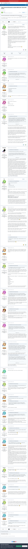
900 (4, 185)
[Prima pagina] (1, 21)
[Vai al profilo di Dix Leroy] (4, 59)
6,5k (4, 418)
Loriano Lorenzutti (4, 70)
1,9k (4, 76)
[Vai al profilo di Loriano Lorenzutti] (4, 73)
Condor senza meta (4, 307)
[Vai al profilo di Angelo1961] (4, 102)
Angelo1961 (4, 99)
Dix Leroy (4, 56)
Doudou (4, 368)
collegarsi (20, 17)
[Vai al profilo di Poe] (2, 12)
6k (4, 255)
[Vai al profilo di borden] (4, 86)
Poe (4, 24)
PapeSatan (4, 147)
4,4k (4, 120)
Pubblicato (11, 24)
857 (4, 106)
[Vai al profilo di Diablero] (4, 116)
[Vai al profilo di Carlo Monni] (4, 413)
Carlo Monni (4, 410)
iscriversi (23, 17)
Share (20, 12)
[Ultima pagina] (16, 21)
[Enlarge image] (13, 196)
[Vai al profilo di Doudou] (4, 371)
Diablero (4, 114)
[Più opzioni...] (26, 24)
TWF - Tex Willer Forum (5, 3)
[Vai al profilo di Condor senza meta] (4, 310)
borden (4, 247)
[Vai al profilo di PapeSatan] (4, 150)
